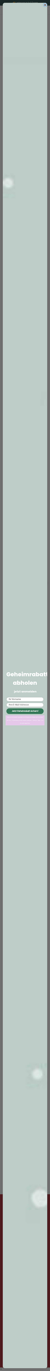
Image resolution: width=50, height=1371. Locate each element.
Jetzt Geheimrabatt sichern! (25, 711)
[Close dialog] (45, 5)
